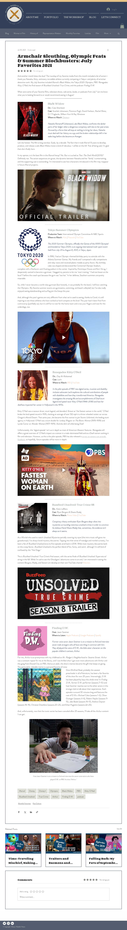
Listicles (88, 33)
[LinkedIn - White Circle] (12, 923)
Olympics (54, 790)
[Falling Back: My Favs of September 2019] (104, 844)
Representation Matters (52, 33)
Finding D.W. (67, 796)
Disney (32, 790)
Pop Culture (37, 803)
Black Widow (67, 790)
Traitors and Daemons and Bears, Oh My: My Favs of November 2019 (62, 861)
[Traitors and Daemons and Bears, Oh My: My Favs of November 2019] (63, 844)
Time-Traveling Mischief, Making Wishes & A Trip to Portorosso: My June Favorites (22, 861)
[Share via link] (37, 812)
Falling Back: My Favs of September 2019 (103, 861)
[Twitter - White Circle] (4, 923)
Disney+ (42, 790)
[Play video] (63, 195)
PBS (78, 790)
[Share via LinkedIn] (31, 812)
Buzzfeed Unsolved (27, 796)
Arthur (55, 796)
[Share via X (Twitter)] (25, 812)
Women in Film (19, 33)
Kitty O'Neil (90, 790)
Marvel (22, 790)
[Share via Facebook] (19, 812)
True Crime (43, 796)
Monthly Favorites (73, 33)
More (106, 33)
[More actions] (107, 50)
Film (97, 33)
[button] (122, 25)
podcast (80, 796)
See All (119, 829)
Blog (7, 33)
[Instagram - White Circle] (8, 923)
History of (34, 33)
